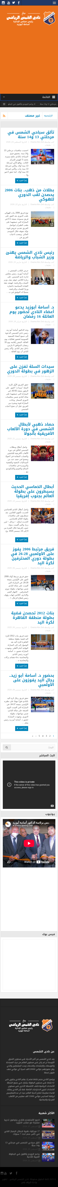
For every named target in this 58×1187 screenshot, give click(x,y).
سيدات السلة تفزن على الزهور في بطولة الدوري (30, 368)
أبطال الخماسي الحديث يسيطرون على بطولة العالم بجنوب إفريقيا (32, 491)
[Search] (7, 747)
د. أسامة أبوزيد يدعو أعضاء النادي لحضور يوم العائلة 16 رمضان (31, 312)
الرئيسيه (48, 115)
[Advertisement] (29, 59)
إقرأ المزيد (22, 180)
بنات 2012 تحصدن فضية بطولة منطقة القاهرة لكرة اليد (32, 618)
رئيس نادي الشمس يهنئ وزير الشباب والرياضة (30, 254)
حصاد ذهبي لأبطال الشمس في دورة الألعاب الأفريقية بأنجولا (30, 429)
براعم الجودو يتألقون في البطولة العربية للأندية (29, 104)
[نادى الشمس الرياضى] (29, 18)
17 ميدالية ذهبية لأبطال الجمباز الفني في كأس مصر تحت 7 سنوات (22, 1133)
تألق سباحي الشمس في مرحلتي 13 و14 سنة (31, 134)
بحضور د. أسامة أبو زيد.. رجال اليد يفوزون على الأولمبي (31, 680)
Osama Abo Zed (37, 142)
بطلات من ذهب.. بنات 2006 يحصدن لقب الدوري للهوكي (29, 195)
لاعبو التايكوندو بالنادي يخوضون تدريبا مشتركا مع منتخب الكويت (22, 1121)
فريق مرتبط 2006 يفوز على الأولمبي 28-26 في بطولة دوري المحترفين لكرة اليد (32, 556)
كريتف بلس (26, 1182)
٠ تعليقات (48, 145)
